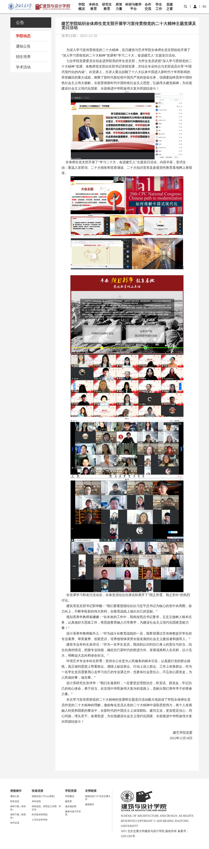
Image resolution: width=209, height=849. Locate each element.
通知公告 (23, 46)
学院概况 (81, 6)
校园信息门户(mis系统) (43, 796)
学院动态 (23, 36)
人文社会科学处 (40, 819)
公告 (20, 22)
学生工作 (159, 6)
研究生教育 (107, 6)
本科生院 (36, 801)
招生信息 (14, 801)
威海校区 (89, 804)
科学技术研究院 (40, 814)
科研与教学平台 (133, 6)
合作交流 (148, 6)
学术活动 (23, 67)
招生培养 (23, 57)
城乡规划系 (70, 806)
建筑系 (68, 801)
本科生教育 (94, 6)
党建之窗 (169, 6)
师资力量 (119, 6)
